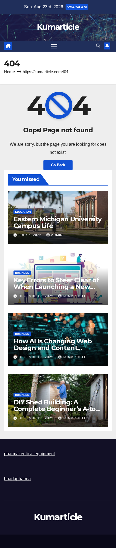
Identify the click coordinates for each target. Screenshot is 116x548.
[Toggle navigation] (54, 46)
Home (9, 71)
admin (57, 235)
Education (23, 211)
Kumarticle (58, 27)
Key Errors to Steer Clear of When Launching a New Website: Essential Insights (56, 286)
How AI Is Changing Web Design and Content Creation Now (52, 347)
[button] (98, 46)
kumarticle (75, 296)
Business (22, 272)
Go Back (58, 165)
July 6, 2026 (31, 235)
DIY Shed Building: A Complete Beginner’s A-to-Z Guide (57, 408)
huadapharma (17, 478)
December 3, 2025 (36, 296)
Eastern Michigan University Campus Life (57, 222)
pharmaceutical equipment (29, 453)
